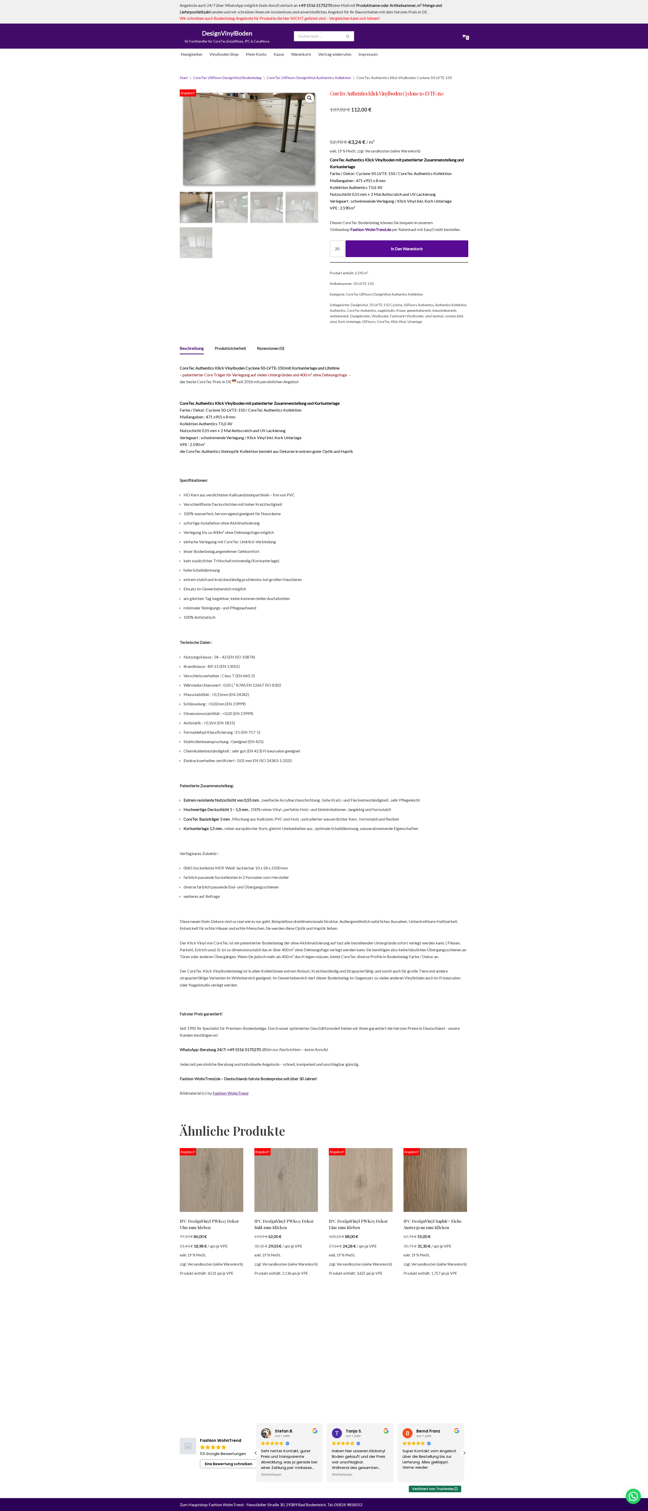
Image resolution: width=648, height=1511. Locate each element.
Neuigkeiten (191, 54)
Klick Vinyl (398, 322)
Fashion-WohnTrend (230, 1093)
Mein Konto (256, 54)
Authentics (338, 310)
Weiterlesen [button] (271, 1475)
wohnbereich (339, 316)
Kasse (279, 54)
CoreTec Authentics (361, 310)
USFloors (368, 322)
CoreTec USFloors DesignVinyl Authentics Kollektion (309, 77)
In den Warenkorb (407, 248)
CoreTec (383, 322)
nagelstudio (386, 310)
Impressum (368, 54)
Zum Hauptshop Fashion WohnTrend (212, 1504)
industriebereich (444, 310)
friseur (401, 310)
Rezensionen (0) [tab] (270, 348)
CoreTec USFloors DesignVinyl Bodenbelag (227, 77)
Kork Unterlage (349, 322)
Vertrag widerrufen (334, 54)
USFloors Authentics (419, 305)
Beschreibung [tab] (192, 348)
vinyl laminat (434, 316)
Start (184, 77)
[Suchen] (348, 36)
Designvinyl (359, 305)
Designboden (360, 316)
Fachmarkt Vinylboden (406, 316)
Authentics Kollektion (451, 305)
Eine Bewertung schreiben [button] (228, 1463)
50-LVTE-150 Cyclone (385, 305)
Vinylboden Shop (224, 54)
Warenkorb (301, 54)
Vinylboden (380, 316)
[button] (309, 98)
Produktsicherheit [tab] (230, 348)
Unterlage (415, 322)
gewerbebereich (419, 310)
